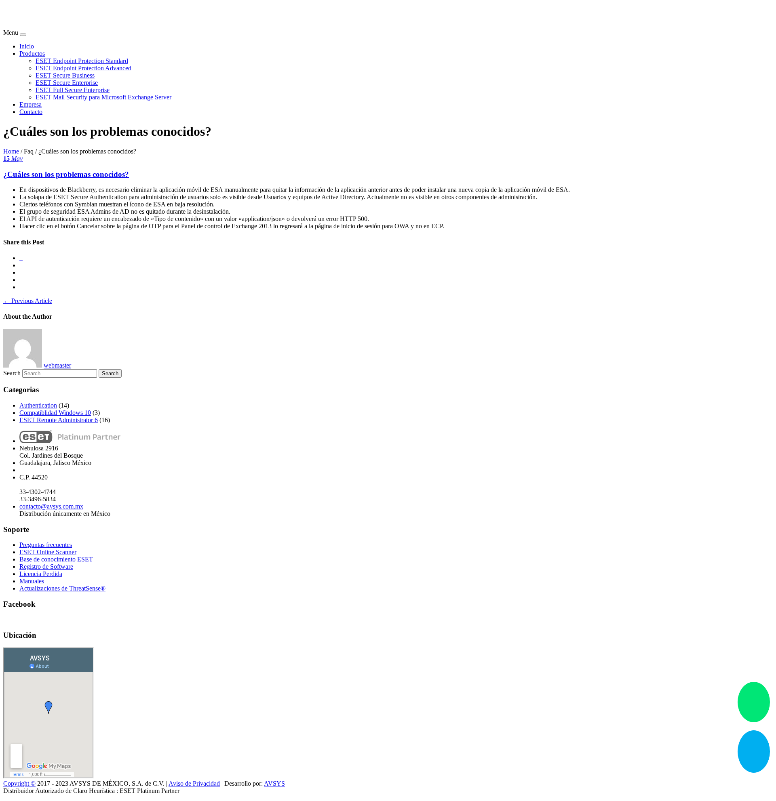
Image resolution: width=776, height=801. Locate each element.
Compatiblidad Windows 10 (55, 412)
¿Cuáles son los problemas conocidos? (66, 174)
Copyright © (19, 783)
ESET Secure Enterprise (67, 82)
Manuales (31, 581)
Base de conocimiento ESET (56, 559)
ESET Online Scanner (47, 552)
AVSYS (274, 783)
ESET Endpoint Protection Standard (82, 60)
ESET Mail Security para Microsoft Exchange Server (103, 97)
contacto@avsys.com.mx (51, 506)
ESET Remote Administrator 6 (58, 419)
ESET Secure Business (65, 75)
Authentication (38, 405)
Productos (32, 53)
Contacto (30, 111)
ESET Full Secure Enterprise (73, 89)
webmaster (57, 365)
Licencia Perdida (40, 573)
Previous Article (27, 300)
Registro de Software (46, 566)
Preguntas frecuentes (45, 544)
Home (11, 151)
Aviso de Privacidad (194, 783)
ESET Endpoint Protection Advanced (83, 68)
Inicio (26, 46)
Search (12, 373)
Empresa (30, 104)
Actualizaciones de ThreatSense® (62, 588)
